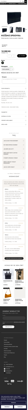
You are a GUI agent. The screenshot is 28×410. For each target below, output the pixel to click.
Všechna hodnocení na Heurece (14, 258)
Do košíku (23, 55)
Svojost (5, 354)
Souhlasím (20, 406)
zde (14, 399)
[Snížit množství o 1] (8, 55)
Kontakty (6, 348)
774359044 (8, 373)
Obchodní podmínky (8, 344)
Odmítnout (7, 406)
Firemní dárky (6, 342)
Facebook (8, 368)
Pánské (5, 340)
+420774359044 (9, 364)
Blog (5, 357)
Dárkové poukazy (7, 350)
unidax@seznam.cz (10, 366)
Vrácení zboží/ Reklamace (9, 352)
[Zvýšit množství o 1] (14, 55)
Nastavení (13, 402)
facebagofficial (9, 370)
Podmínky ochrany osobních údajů (11, 346)
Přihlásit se (8, 326)
